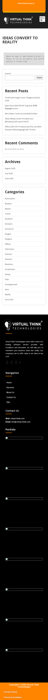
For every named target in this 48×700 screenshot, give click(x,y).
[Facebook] (7, 362)
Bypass (8, 208)
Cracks (7, 213)
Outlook (8, 254)
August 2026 (10, 168)
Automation (10, 198)
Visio (7, 289)
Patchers (8, 259)
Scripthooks (10, 269)
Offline (8, 244)
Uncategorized (11, 284)
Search (8, 73)
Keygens (8, 239)
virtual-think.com (17, 418)
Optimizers (9, 249)
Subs (7, 279)
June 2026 (9, 178)
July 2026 (9, 173)
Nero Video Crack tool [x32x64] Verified (21, 113)
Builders (8, 203)
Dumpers (9, 224)
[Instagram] (16, 362)
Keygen (8, 234)
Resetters (9, 264)
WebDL (8, 294)
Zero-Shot (9, 299)
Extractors (9, 229)
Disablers (9, 218)
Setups (8, 274)
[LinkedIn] (11, 362)
